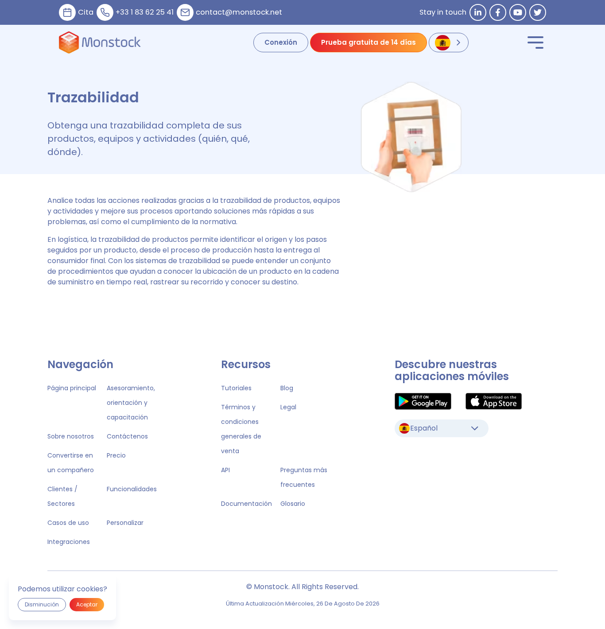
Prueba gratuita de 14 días (368, 42)
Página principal (71, 388)
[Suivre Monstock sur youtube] (517, 12)
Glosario (292, 503)
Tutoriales (236, 388)
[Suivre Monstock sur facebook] (497, 12)
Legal (288, 407)
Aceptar (86, 604)
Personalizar (125, 522)
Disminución (42, 604)
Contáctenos (127, 436)
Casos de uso (68, 522)
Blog (286, 388)
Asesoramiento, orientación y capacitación (131, 403)
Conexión (280, 42)
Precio (116, 455)
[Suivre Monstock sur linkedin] (477, 12)
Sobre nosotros (70, 436)
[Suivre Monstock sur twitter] (537, 12)
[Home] (100, 42)
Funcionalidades (132, 489)
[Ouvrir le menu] (535, 42)
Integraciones (68, 541)
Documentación (246, 503)
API (225, 470)
